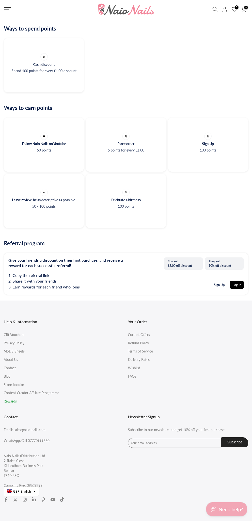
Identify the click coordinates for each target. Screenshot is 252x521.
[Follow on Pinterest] (43, 500)
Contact (10, 368)
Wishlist (134, 368)
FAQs (132, 376)
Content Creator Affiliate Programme (31, 393)
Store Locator (14, 385)
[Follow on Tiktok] (62, 500)
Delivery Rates (139, 359)
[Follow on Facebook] (6, 500)
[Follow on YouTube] (52, 500)
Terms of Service (140, 351)
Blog (7, 376)
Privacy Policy (14, 343)
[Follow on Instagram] (24, 500)
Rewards (10, 401)
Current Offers (139, 335)
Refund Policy (138, 343)
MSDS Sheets (14, 351)
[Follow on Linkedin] (34, 500)
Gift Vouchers (14, 335)
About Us (11, 359)
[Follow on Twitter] (15, 500)
